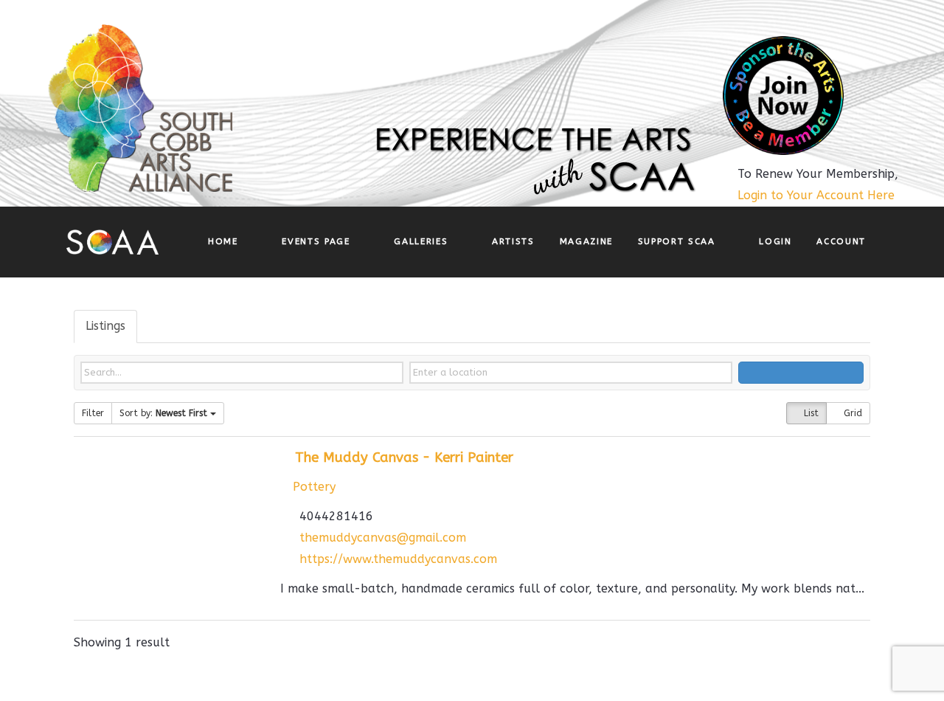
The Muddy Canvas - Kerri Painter (404, 457)
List (810, 413)
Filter (93, 413)
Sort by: (163, 413)
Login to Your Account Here (816, 195)
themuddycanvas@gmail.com (382, 538)
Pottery (312, 487)
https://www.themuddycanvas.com (398, 559)
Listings (105, 326)
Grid (851, 413)
